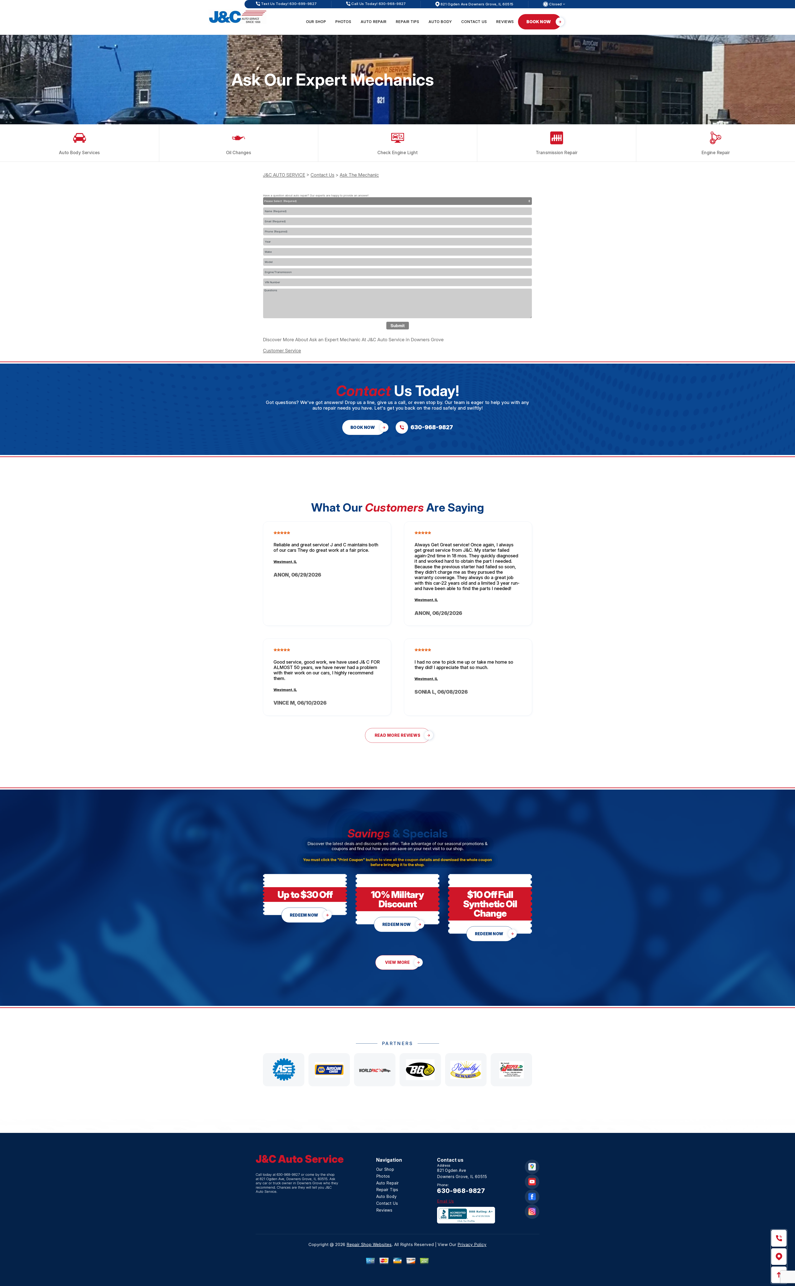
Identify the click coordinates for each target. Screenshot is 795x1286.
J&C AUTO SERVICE (284, 175)
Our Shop (316, 21)
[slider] (281, 532)
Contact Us (474, 21)
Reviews (505, 21)
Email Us (445, 1201)
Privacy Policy (472, 1244)
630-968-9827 (288, 1174)
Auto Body (440, 21)
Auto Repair (374, 21)
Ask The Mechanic (359, 175)
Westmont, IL (285, 562)
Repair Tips (407, 21)
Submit (397, 325)
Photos (343, 21)
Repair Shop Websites (369, 1244)
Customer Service (282, 350)
